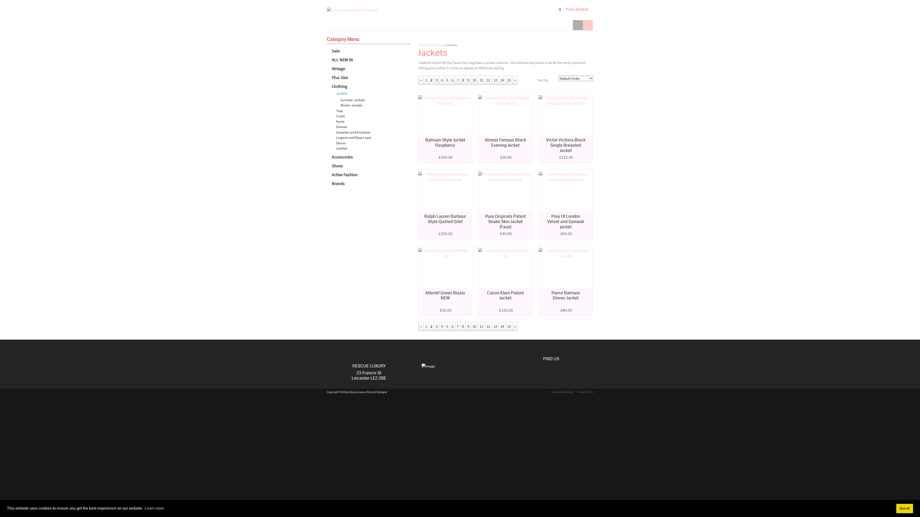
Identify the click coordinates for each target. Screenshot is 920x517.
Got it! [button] (905, 508)
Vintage (338, 68)
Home (422, 45)
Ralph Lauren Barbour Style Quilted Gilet (445, 219)
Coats (340, 116)
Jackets (341, 93)
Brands (338, 183)
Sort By (542, 80)
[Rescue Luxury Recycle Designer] (352, 10)
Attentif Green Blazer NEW (445, 295)
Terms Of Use (585, 392)
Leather (341, 148)
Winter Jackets (351, 105)
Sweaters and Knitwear (353, 132)
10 (474, 80)
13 (495, 80)
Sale (336, 51)
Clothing (339, 86)
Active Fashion (345, 174)
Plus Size (340, 77)
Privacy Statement (563, 392)
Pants (340, 121)
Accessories (342, 157)
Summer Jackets (352, 100)
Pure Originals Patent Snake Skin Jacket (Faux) (505, 221)
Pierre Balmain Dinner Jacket (566, 295)
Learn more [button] (154, 508)
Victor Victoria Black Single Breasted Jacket (566, 145)
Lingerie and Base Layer (353, 137)
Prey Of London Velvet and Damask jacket (565, 221)
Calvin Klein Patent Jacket (505, 295)
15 (509, 80)
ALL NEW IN (342, 59)
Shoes (337, 166)
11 (481, 80)
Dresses (341, 126)
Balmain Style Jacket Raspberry (445, 142)
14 (502, 80)
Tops (339, 110)
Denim (341, 143)
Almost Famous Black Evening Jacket (505, 142)
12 (488, 80)
